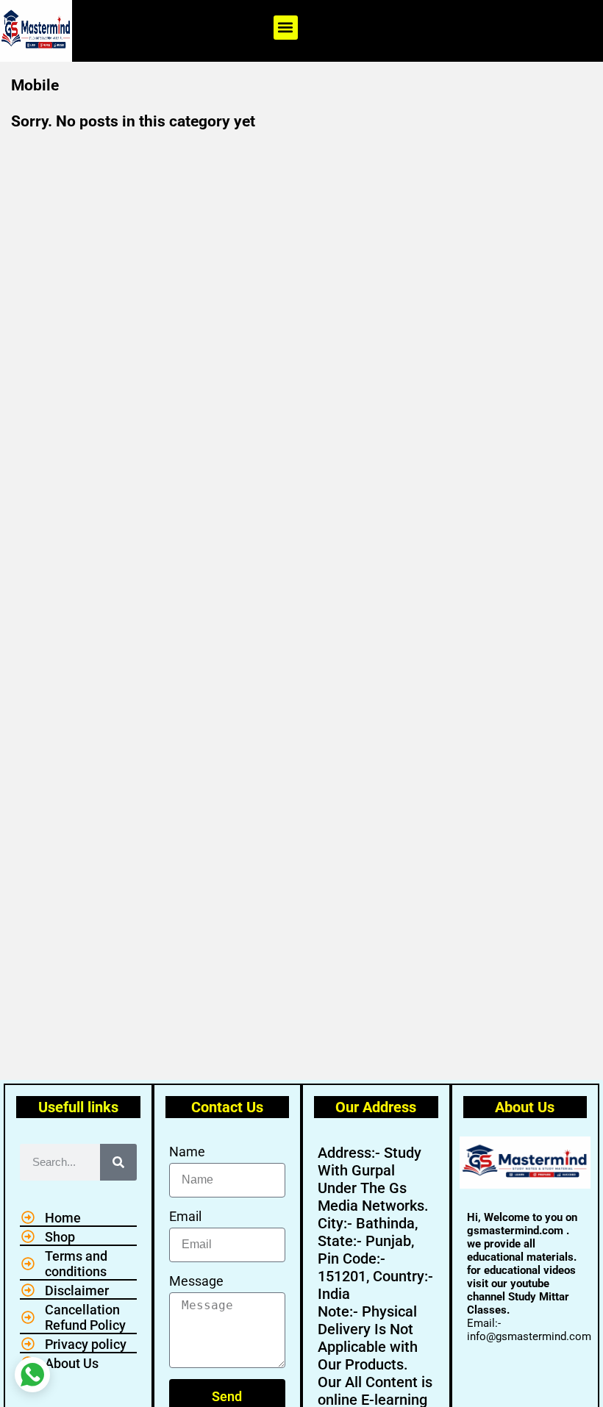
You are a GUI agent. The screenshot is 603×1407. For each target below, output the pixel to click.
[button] (286, 27)
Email (185, 1216)
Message (196, 1281)
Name (187, 1151)
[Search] (118, 1162)
